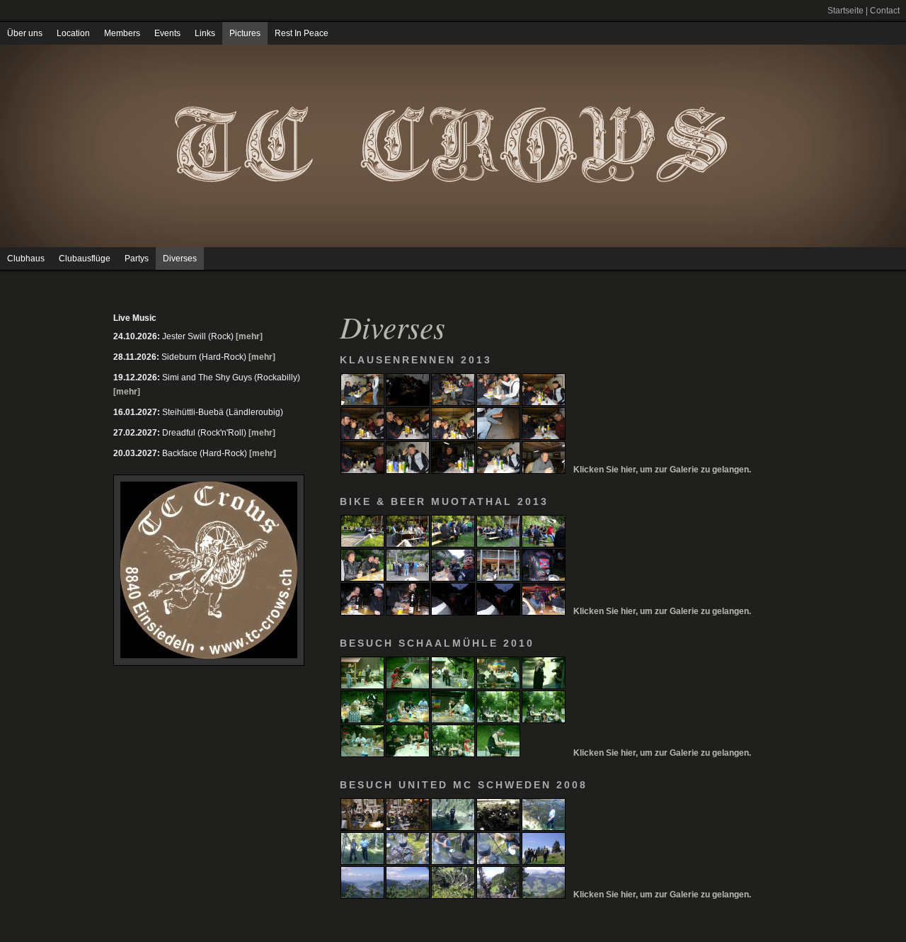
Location (73, 33)
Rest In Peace (301, 33)
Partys (137, 258)
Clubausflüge (84, 258)
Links (205, 33)
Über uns (24, 33)
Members (122, 33)
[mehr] (249, 336)
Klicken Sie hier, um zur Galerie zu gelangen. (662, 470)
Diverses (180, 258)
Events (167, 33)
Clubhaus (26, 258)
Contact (885, 11)
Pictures (244, 33)
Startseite (845, 11)
